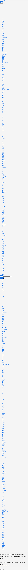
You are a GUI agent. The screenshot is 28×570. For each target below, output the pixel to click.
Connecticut (3, 67)
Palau (2, 181)
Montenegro (3, 158)
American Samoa (4, 34)
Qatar (2, 190)
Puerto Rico (3, 464)
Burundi (3, 57)
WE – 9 (3, 252)
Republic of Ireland (4, 191)
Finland (3, 91)
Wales (2, 244)
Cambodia (3, 59)
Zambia (3, 273)
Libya (2, 137)
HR (2, 109)
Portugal (3, 188)
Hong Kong (3, 108)
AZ (2, 42)
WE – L (3, 260)
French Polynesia (4, 369)
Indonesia (3, 392)
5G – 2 (2, 8)
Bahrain (3, 44)
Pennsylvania (3, 458)
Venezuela (3, 241)
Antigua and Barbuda (4, 37)
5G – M (3, 21)
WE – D (3, 255)
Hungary (3, 110)
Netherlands (3, 165)
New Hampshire (4, 167)
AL (2, 31)
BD (2, 46)
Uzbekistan (3, 239)
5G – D (3, 15)
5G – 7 (2, 11)
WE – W (3, 267)
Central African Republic (5, 62)
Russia (2, 470)
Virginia (3, 243)
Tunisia (2, 503)
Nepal (2, 164)
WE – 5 (3, 524)
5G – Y (2, 29)
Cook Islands (3, 68)
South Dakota (3, 212)
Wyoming (3, 271)
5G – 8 (2, 12)
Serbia (2, 204)
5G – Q (3, 24)
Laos (2, 134)
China (2, 64)
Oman (2, 179)
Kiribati (3, 130)
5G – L (2, 295)
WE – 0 (3, 246)
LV (2, 141)
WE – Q (3, 263)
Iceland (2, 111)
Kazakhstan (3, 402)
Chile (2, 338)
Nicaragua (3, 170)
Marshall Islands (4, 147)
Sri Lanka (3, 489)
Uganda (3, 233)
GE (2, 371)
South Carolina (3, 211)
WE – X (3, 268)
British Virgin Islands (4, 54)
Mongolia (3, 431)
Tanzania (3, 495)
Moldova (3, 155)
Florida (2, 92)
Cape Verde (3, 61)
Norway (3, 177)
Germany (3, 373)
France (2, 94)
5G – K (3, 20)
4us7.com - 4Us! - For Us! (3, 2)
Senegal (3, 203)
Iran (2, 394)
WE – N (3, 536)
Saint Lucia (3, 198)
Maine (2, 143)
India (2, 116)
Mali (2, 146)
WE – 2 (3, 522)
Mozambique (3, 160)
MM (2, 429)
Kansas (2, 127)
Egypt (2, 82)
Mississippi (3, 427)
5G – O (3, 297)
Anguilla (3, 36)
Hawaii (2, 106)
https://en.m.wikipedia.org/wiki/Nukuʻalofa (5, 565)
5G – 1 (2, 7)
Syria (2, 493)
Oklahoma (3, 178)
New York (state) (4, 169)
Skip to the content (2, 0)
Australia (3, 41)
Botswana (3, 53)
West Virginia (3, 270)
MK (2, 154)
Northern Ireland (4, 176)
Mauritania (3, 149)
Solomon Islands (4, 209)
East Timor (3, 79)
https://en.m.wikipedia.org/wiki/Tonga (4, 559)
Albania (3, 33)
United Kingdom (4, 235)
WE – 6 (3, 250)
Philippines (3, 460)
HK (2, 107)
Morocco (3, 159)
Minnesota (3, 152)
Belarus (3, 47)
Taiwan (2, 219)
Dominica (3, 78)
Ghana (2, 99)
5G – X (3, 303)
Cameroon (3, 334)
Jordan (2, 400)
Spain (2, 214)
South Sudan (3, 213)
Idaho (2, 112)
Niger (2, 171)
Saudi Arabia (3, 201)
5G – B (2, 14)
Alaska (2, 307)
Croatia (2, 69)
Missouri (3, 153)
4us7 (2, 5)
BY (2, 332)
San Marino (3, 200)
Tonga (2, 501)
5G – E (2, 16)
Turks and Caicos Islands (5, 230)
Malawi (3, 144)
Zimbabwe (3, 274)
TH (2, 497)
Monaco (3, 156)
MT (2, 435)
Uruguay (3, 237)
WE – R (3, 264)
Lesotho (3, 136)
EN (2, 83)
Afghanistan (3, 305)
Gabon (2, 95)
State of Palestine (4, 215)
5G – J (2, 19)
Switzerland (3, 218)
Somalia (3, 210)
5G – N (3, 22)
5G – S (2, 25)
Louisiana (3, 139)
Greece (2, 101)
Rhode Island (3, 192)
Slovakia (3, 208)
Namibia (3, 437)
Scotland (3, 202)
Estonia (2, 361)
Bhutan (2, 51)
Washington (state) (4, 245)
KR (2, 406)
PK (2, 186)
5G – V (3, 27)
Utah (2, 238)
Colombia (3, 340)
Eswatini (3, 87)
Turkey (2, 229)
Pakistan (3, 180)
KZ (2, 133)
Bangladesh (3, 45)
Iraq (2, 120)
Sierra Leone (3, 206)
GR (2, 100)
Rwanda (3, 196)
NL (2, 172)
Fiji (2, 365)
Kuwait (2, 132)
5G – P (2, 23)
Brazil (2, 328)
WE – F (3, 256)
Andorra (3, 35)
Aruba (2, 40)
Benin (2, 49)
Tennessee (3, 221)
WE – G (3, 257)
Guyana (3, 105)
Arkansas (3, 39)
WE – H (3, 532)
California (3, 58)
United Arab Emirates (4, 234)
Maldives (3, 145)
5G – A (2, 13)
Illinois (2, 114)
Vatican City (3, 240)
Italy (2, 123)
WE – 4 (3, 249)
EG (2, 81)
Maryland (3, 148)
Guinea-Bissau (3, 104)
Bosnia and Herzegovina (4, 52)
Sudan (2, 216)
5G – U (3, 301)
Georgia (3, 97)
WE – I (2, 258)
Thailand (3, 223)
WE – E (3, 530)
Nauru (2, 163)
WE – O (3, 262)
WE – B (3, 528)
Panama (3, 456)
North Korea (3, 175)
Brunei (2, 55)
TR (2, 227)
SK (2, 207)
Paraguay (3, 183)
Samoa (2, 199)
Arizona (3, 38)
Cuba (2, 70)
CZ (2, 72)
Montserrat (3, 433)
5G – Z (2, 30)
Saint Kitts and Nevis (4, 197)
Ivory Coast (3, 398)
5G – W (3, 28)
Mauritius (3, 150)
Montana (3, 157)
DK (2, 77)
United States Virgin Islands (5, 236)
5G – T (2, 26)
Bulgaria (3, 330)
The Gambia (3, 225)
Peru (2, 184)
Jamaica (3, 124)
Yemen (2, 272)
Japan (2, 125)
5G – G (3, 17)
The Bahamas (3, 499)
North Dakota (3, 174)
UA (2, 232)
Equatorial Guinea (4, 359)
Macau (2, 142)
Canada (3, 60)
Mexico (3, 425)
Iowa (2, 118)
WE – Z (3, 269)
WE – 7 (3, 251)
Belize (2, 48)
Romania (3, 468)
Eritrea (2, 85)
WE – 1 (3, 247)
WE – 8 (3, 526)
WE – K (3, 534)
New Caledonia (3, 166)
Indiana (2, 117)
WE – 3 (3, 248)
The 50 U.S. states (4, 224)
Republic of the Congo (4, 466)
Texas (2, 222)
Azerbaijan (3, 43)
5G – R (2, 299)
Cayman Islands (3, 336)
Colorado (3, 66)
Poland (2, 462)
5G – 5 (2, 10)
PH (2, 185)
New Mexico (3, 168)
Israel (2, 396)
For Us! (3, 367)
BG (2, 50)
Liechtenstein (3, 138)
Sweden (3, 217)
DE (2, 73)
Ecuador (3, 80)
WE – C (3, 254)
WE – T (3, 265)
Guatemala (3, 103)
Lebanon (3, 135)
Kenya (2, 404)
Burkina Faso (3, 56)
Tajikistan (3, 220)
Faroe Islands (3, 363)
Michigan (3, 151)
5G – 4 (2, 9)
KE (2, 128)
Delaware (3, 74)
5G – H (3, 18)
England (3, 84)
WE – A (3, 253)
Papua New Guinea (4, 182)
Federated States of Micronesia (5, 89)
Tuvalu (2, 231)
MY (2, 161)
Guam (2, 102)
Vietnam (3, 242)
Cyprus (2, 71)
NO (2, 173)
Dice (2, 76)
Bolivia (2, 326)
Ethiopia (3, 88)
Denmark (3, 75)
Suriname (3, 491)
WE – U (3, 266)
